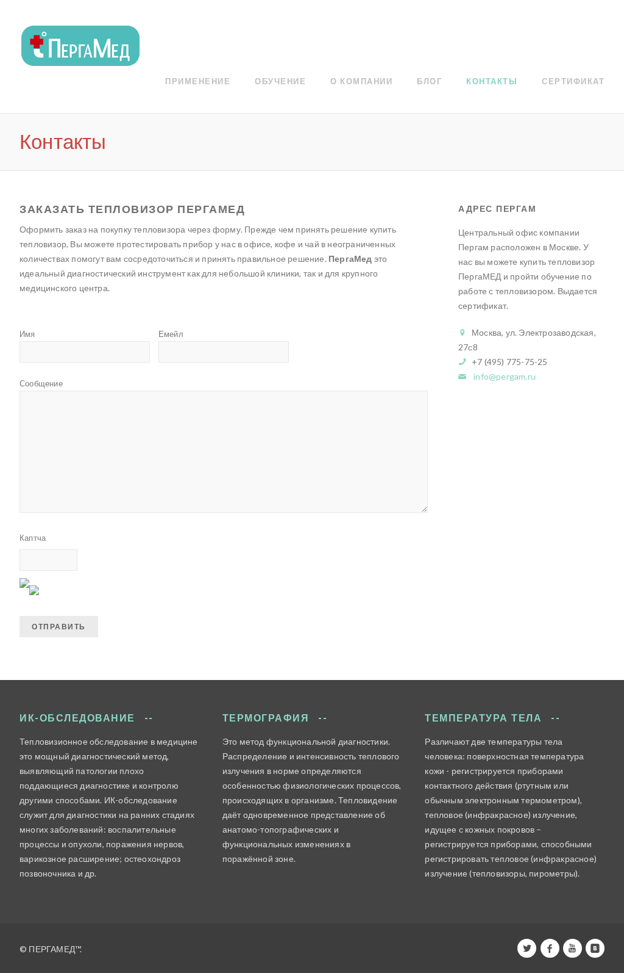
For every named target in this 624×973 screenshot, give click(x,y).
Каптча (33, 538)
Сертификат (573, 81)
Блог (429, 81)
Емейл (170, 334)
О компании (361, 81)
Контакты (491, 81)
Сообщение (41, 383)
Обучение (280, 81)
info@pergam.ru (504, 376)
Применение (197, 81)
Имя (27, 334)
